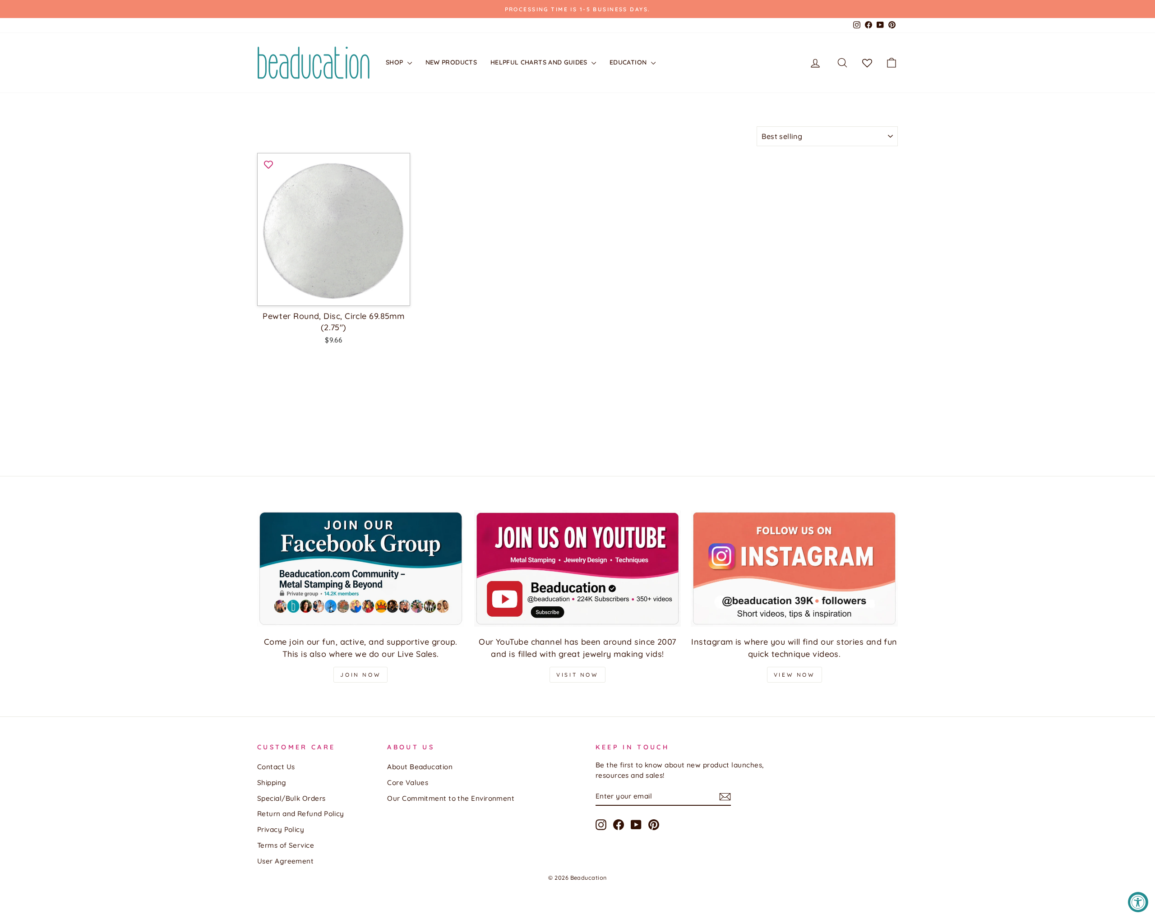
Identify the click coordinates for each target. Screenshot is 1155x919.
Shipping (271, 782)
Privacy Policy (280, 829)
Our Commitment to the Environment (450, 798)
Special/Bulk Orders (291, 798)
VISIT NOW (577, 674)
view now (794, 674)
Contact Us (276, 766)
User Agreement (285, 861)
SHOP (395, 62)
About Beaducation (420, 766)
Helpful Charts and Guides (539, 62)
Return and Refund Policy (300, 813)
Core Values (407, 782)
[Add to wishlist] (268, 164)
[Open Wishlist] (867, 62)
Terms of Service (285, 845)
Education (629, 62)
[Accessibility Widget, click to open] (1138, 902)
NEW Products (451, 62)
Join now (360, 674)
